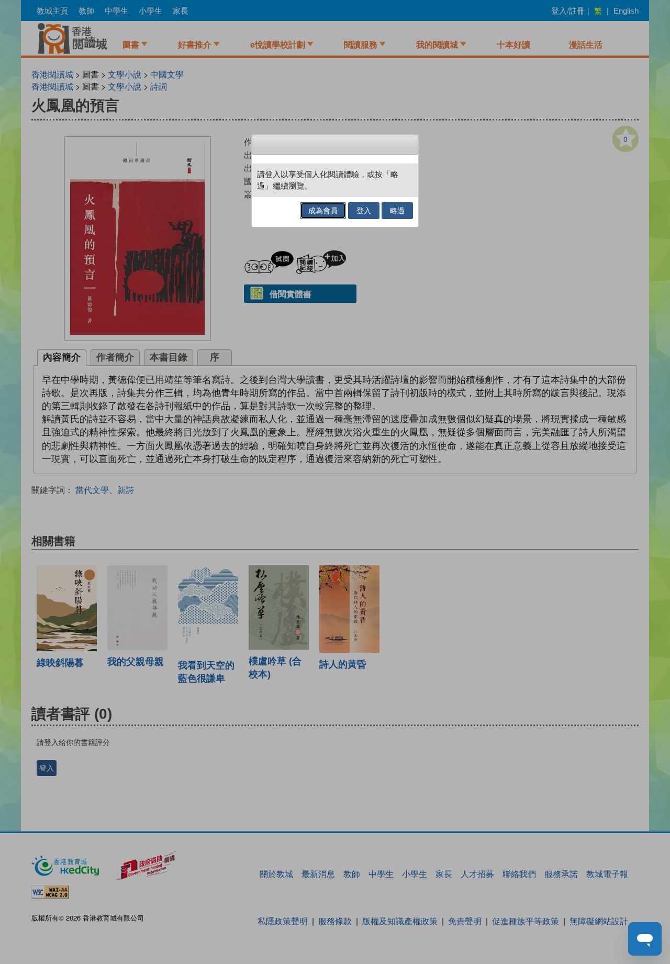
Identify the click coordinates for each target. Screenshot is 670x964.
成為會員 (323, 210)
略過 (397, 210)
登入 (363, 210)
